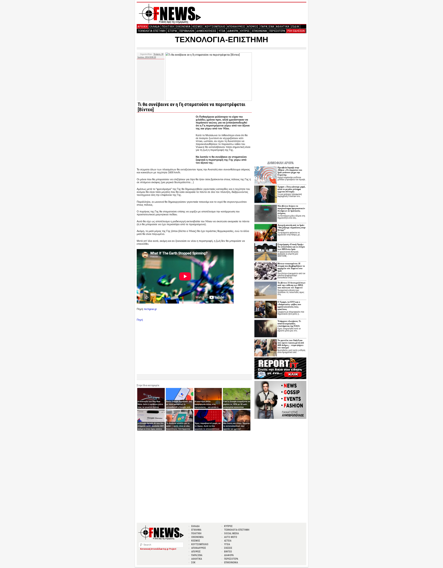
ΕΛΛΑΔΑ (154, 26)
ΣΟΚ (193, 562)
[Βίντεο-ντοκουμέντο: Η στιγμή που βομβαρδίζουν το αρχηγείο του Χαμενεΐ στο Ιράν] (265, 271)
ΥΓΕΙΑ (222, 31)
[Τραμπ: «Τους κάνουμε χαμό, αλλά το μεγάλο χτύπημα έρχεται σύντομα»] (265, 195)
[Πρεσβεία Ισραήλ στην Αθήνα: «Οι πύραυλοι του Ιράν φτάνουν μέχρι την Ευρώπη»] (265, 175)
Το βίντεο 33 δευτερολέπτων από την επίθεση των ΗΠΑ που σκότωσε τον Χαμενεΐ (291, 285)
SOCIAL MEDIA (231, 533)
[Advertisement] (166, 139)
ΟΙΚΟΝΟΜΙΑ (183, 26)
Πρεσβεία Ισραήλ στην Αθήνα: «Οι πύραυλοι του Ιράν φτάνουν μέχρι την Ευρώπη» (290, 171)
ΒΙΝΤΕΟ (228, 551)
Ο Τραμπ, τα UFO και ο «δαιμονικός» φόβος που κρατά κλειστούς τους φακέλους (289, 305)
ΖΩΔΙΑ (295, 26)
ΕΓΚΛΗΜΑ (196, 529)
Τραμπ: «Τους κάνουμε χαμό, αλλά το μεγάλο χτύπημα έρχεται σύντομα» (291, 189)
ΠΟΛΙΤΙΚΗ (168, 26)
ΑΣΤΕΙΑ (227, 540)
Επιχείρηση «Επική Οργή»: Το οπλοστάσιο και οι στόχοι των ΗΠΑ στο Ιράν (291, 246)
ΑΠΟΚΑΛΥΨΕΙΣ (236, 26)
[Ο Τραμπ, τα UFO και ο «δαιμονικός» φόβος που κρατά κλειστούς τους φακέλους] (265, 310)
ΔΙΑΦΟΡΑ (232, 31)
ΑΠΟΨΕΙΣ (252, 26)
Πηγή (140, 319)
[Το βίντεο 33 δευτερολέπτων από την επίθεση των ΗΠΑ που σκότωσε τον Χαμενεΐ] (265, 291)
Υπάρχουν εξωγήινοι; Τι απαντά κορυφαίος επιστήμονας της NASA (289, 323)
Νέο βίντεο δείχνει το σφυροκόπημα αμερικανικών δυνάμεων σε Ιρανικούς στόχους (291, 209)
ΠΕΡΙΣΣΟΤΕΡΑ (277, 31)
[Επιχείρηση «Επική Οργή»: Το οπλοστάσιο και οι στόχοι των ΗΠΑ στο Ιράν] (265, 252)
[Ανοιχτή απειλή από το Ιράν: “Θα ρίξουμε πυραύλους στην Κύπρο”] (265, 233)
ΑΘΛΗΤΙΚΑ (282, 26)
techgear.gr (150, 309)
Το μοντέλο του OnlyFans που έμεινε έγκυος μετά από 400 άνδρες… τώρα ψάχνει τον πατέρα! (291, 344)
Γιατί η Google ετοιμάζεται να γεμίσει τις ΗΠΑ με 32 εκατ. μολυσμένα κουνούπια (236, 404)
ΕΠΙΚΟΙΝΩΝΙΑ (259, 31)
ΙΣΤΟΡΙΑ (172, 31)
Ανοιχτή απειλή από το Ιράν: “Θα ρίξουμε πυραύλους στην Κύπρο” (292, 227)
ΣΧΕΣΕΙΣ (228, 548)
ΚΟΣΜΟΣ (197, 26)
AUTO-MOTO (230, 537)
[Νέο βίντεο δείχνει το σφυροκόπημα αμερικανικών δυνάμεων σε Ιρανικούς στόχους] (265, 214)
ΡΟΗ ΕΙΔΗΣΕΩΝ (296, 31)
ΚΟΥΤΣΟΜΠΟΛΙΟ (215, 26)
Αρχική (142, 26)
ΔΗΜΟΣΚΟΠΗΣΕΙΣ (206, 31)
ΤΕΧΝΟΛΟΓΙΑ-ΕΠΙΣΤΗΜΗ (151, 31)
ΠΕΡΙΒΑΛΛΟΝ (186, 31)
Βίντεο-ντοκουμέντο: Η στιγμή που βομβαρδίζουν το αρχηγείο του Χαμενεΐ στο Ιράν (291, 267)
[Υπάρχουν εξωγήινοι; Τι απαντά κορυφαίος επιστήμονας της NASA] (265, 329)
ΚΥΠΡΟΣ (245, 31)
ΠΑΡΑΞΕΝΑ (267, 26)
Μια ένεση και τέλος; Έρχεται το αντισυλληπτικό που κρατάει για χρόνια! (236, 426)
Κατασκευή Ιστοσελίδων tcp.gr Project (158, 549)
